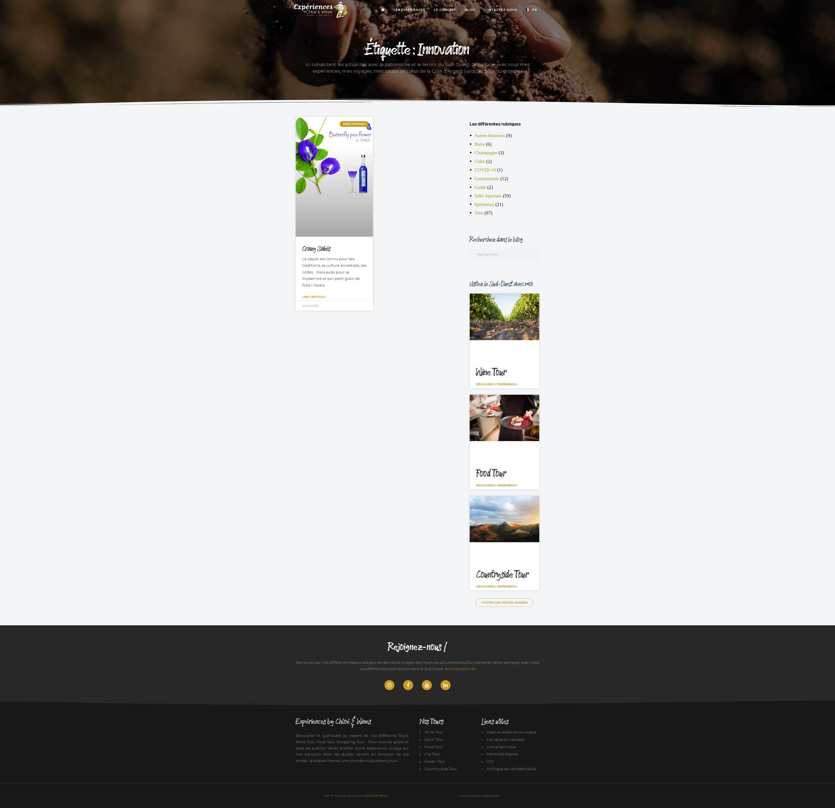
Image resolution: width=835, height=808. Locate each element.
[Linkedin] (446, 685)
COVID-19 (485, 170)
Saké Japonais (488, 196)
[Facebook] (408, 685)
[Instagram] (389, 685)
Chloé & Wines (376, 796)
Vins (478, 213)
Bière (479, 144)
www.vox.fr (491, 796)
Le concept (445, 10)
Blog (470, 10)
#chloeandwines (460, 669)
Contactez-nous (500, 10)
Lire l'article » (314, 296)
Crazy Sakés (316, 249)
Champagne (486, 153)
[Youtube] (427, 685)
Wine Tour (491, 372)
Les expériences (409, 10)
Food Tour (491, 473)
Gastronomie (486, 179)
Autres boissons (489, 135)
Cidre (479, 161)
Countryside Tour (502, 574)
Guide (480, 187)
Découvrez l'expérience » (497, 384)
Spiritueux (484, 204)
